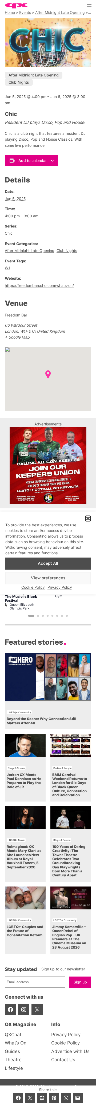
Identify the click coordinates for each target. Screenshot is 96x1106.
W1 (7, 268)
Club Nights (19, 82)
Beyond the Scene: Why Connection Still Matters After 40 (41, 721)
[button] (88, 518)
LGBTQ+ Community (19, 712)
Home (10, 12)
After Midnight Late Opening (60, 12)
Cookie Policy (33, 587)
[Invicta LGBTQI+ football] (48, 502)
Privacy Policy (59, 587)
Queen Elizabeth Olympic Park (22, 606)
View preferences (48, 578)
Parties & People (62, 768)
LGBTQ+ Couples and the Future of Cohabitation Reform (25, 931)
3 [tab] (43, 616)
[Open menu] (89, 5)
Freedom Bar (16, 315)
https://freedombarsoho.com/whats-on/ (39, 285)
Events (25, 12)
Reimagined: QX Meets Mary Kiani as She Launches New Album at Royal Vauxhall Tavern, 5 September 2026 (24, 857)
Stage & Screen (16, 768)
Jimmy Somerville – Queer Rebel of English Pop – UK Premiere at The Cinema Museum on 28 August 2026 (69, 937)
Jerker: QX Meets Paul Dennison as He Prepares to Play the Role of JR (24, 781)
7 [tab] (62, 616)
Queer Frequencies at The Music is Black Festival (23, 597)
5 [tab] (52, 616)
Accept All (48, 563)
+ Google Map (17, 337)
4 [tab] (48, 616)
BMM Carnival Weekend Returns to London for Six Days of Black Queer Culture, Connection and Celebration (69, 785)
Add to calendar (32, 160)
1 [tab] (31, 616)
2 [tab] (38, 616)
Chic (9, 233)
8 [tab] (67, 616)
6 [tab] (57, 616)
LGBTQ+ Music (16, 840)
